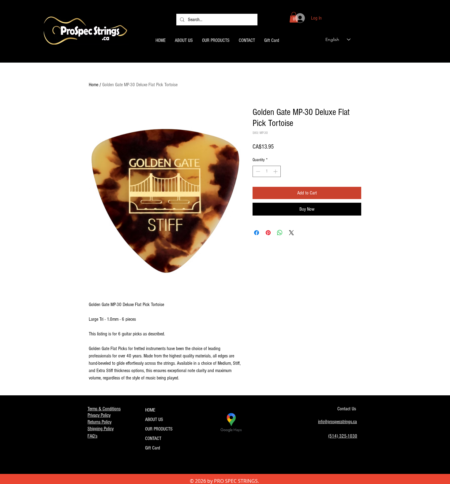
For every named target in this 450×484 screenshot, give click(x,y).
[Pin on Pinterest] (268, 232)
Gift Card (152, 448)
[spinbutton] (266, 171)
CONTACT (153, 438)
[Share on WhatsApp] (279, 232)
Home (93, 84)
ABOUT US (154, 419)
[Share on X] (291, 232)
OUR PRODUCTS (159, 429)
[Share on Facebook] (256, 232)
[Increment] (276, 171)
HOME (150, 410)
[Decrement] (257, 171)
